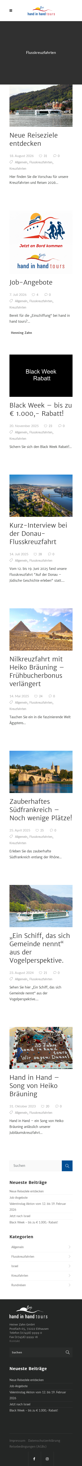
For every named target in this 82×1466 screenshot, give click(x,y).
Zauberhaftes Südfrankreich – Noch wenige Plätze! (40, 809)
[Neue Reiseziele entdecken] (41, 106)
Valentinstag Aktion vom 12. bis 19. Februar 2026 (37, 1207)
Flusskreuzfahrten (40, 162)
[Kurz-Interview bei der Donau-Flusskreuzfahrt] (41, 496)
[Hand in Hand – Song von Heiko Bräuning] (41, 1048)
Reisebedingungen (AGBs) (27, 1446)
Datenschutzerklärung (44, 1441)
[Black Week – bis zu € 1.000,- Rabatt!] (41, 376)
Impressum (17, 1441)
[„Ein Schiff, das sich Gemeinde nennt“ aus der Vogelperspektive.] (41, 906)
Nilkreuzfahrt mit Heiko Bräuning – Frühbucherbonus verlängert (36, 671)
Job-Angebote (31, 282)
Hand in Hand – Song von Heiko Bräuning (34, 1085)
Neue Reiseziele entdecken (33, 139)
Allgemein (21, 162)
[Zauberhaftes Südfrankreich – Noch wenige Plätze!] (41, 772)
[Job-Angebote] (41, 242)
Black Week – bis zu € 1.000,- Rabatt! (40, 409)
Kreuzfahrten (17, 168)
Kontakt (14, 1341)
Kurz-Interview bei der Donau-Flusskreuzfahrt (38, 533)
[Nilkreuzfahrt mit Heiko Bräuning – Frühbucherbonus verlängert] (41, 629)
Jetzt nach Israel (19, 1216)
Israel (14, 1266)
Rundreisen (18, 1285)
